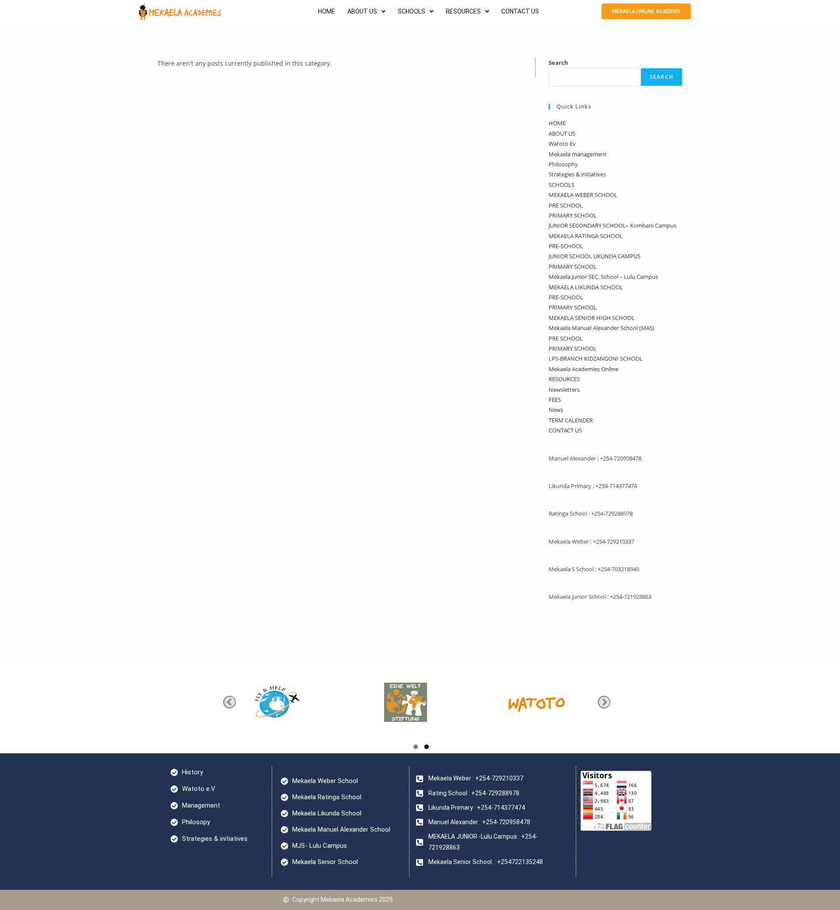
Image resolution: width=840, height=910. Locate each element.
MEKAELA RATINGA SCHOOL (586, 236)
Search (558, 63)
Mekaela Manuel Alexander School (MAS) (601, 328)
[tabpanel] (427, 701)
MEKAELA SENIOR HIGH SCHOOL (592, 318)
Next (604, 702)
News (556, 410)
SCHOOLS (411, 11)
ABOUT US (362, 11)
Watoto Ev (562, 144)
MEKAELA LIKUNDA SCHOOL (586, 287)
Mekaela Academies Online (583, 369)
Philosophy (563, 164)
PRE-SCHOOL (566, 246)
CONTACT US (520, 11)
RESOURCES (463, 11)
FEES (555, 400)
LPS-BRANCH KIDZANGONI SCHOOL (596, 358)
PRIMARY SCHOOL (573, 215)
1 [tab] (415, 748)
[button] (366, 11)
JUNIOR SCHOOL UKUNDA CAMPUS (594, 256)
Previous (229, 702)
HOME (326, 11)
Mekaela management (578, 154)
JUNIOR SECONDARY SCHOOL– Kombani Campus (612, 225)
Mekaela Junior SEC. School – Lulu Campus (603, 277)
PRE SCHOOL (566, 205)
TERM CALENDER (571, 420)
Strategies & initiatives (577, 174)
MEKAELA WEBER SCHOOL (583, 195)
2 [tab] (426, 748)
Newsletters (564, 390)
